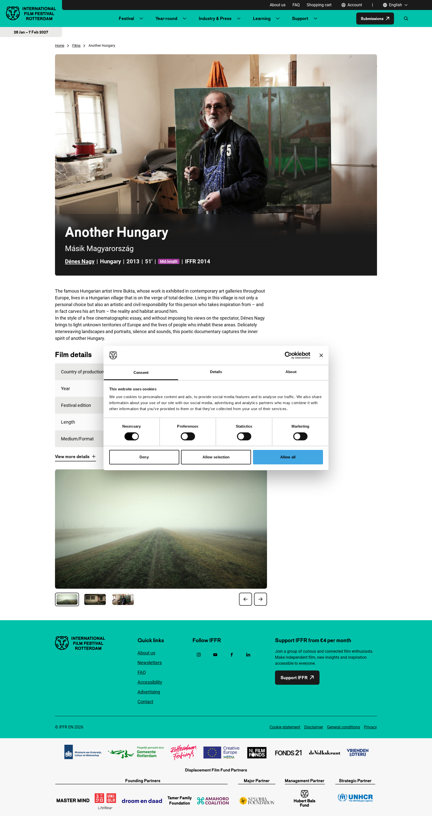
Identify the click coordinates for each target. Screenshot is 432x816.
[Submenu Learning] (278, 18)
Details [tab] (216, 372)
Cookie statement (285, 727)
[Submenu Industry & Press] (238, 18)
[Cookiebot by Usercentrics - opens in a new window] (288, 355)
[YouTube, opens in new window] (215, 654)
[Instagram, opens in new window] (198, 654)
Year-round (166, 18)
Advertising (149, 691)
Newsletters (150, 662)
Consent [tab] (141, 372)
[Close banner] (321, 355)
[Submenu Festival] (141, 18)
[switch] (188, 436)
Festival (126, 18)
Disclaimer (313, 727)
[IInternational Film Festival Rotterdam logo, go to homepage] (31, 13)
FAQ (296, 5)
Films (76, 46)
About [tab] (291, 372)
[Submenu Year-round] (184, 18)
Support (300, 18)
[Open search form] (406, 19)
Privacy (370, 727)
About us (278, 5)
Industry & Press (215, 18)
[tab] (67, 599)
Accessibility (150, 682)
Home (59, 46)
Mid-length (169, 261)
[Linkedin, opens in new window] (248, 654)
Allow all (288, 457)
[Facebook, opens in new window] (232, 654)
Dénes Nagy (79, 261)
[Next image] (260, 599)
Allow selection (216, 457)
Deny (144, 457)
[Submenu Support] (315, 18)
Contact (145, 701)
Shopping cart (319, 5)
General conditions (343, 727)
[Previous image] (245, 599)
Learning (261, 18)
